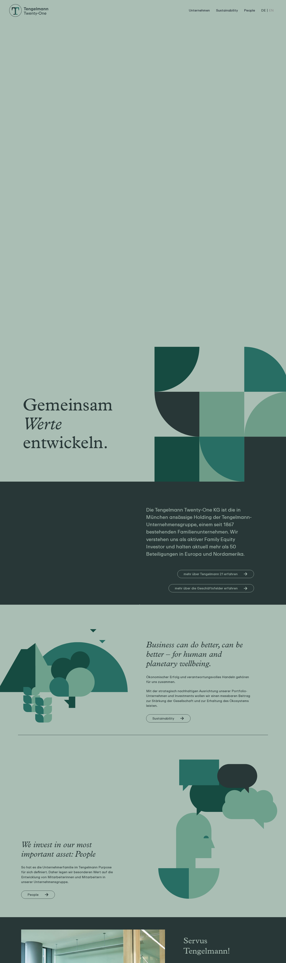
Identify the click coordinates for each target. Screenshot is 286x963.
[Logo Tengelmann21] (28, 5)
